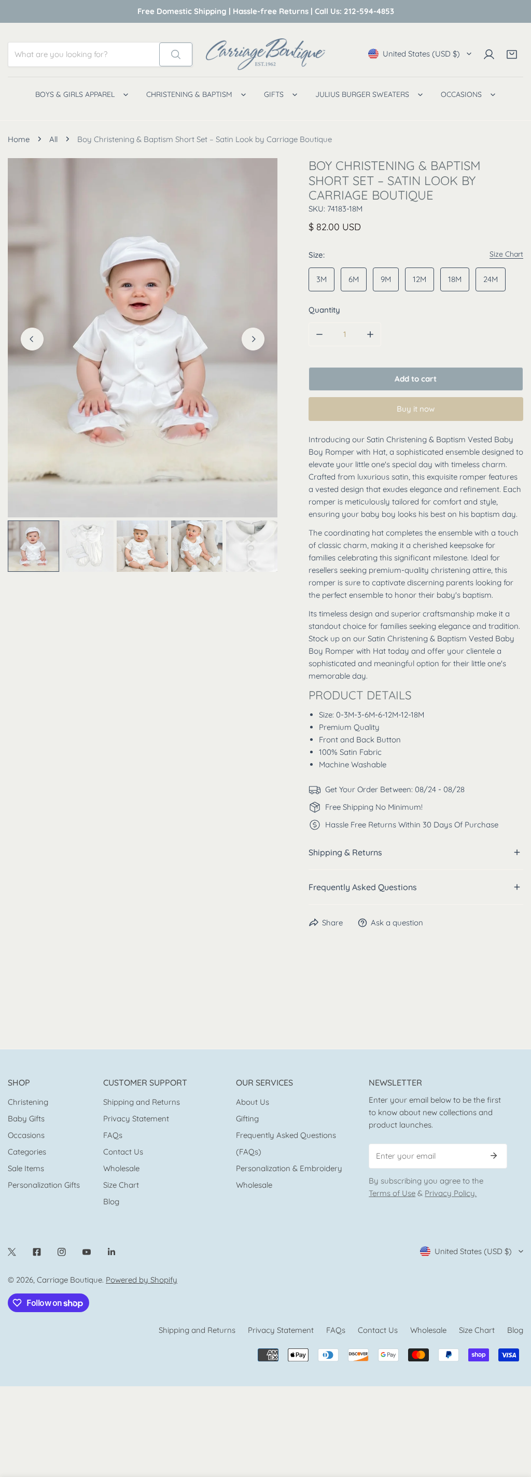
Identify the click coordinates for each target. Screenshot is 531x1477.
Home (19, 139)
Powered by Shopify (141, 1280)
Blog (111, 1201)
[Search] (175, 54)
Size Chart (121, 1185)
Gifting (247, 1118)
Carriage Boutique (69, 1280)
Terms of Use (392, 1193)
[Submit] (493, 1155)
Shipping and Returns (141, 1102)
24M (490, 279)
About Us (252, 1102)
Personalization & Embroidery (289, 1168)
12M (419, 279)
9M (386, 279)
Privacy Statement (136, 1118)
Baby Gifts (26, 1118)
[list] (142, 337)
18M (455, 279)
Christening (28, 1102)
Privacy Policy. (451, 1193)
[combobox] (83, 54)
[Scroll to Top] (512, 1422)
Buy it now (416, 409)
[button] (511, 54)
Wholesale (121, 1168)
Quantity (324, 310)
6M (353, 279)
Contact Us (123, 1152)
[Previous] (32, 339)
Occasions (26, 1135)
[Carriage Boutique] (265, 54)
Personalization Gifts (44, 1185)
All (53, 139)
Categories (27, 1152)
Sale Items (26, 1168)
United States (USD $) (421, 54)
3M (321, 279)
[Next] (253, 339)
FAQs (112, 1135)
